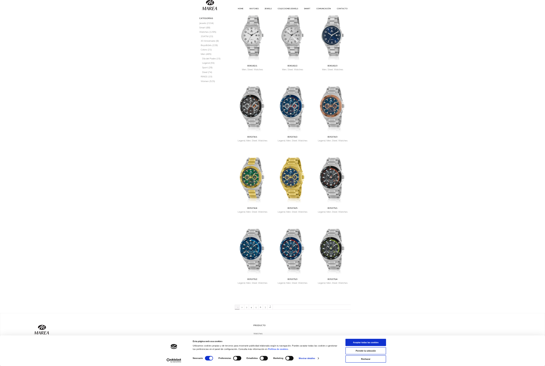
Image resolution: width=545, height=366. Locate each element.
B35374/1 (252, 137)
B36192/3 (333, 65)
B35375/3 (292, 279)
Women (205, 81)
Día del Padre (209, 58)
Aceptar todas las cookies (366, 342)
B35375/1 (333, 208)
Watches (258, 69)
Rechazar (365, 359)
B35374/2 (292, 137)
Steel (250, 69)
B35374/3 (333, 137)
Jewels (202, 23)
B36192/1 (252, 65)
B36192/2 (292, 65)
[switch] (237, 358)
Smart (202, 27)
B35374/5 (292, 208)
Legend (241, 140)
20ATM (204, 36)
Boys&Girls (206, 45)
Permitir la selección (366, 351)
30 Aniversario (208, 40)
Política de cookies (278, 349)
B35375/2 (252, 279)
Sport (205, 67)
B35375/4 (333, 279)
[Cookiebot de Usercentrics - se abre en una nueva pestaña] (174, 360)
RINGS (204, 76)
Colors (204, 49)
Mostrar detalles (307, 358)
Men (244, 69)
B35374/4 (252, 208)
